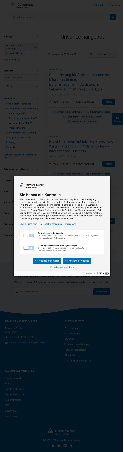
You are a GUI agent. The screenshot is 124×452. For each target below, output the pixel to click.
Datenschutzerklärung (51, 224)
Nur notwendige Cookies (77, 260)
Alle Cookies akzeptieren (47, 260)
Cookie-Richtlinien (28, 224)
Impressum (70, 224)
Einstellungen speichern (62, 267)
